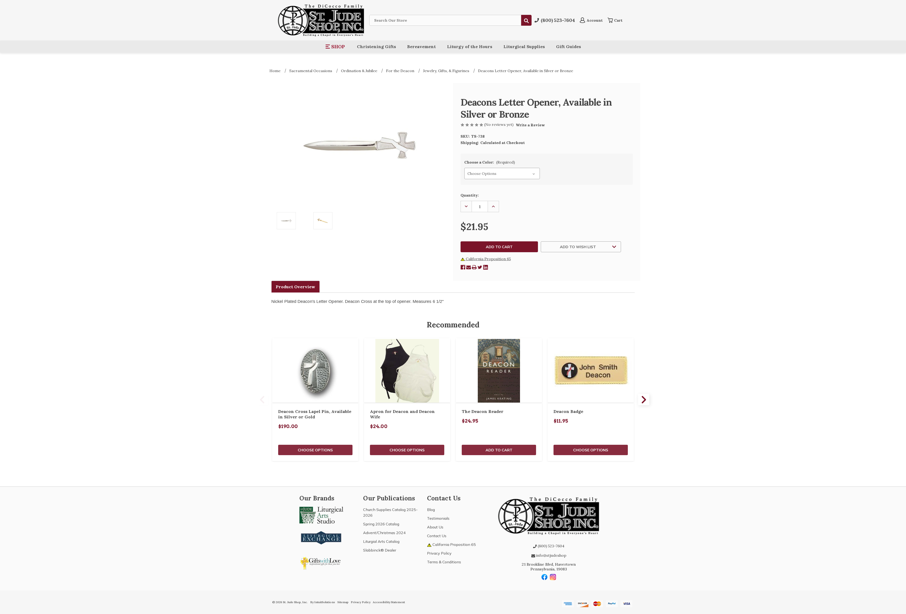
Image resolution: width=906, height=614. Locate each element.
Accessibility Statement (389, 602)
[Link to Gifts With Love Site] (321, 562)
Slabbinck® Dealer (379, 550)
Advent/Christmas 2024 (384, 532)
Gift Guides (568, 46)
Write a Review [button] (530, 125)
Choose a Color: (489, 162)
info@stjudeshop (550, 555)
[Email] (468, 267)
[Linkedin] (485, 267)
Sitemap (342, 602)
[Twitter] (480, 267)
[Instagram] (553, 577)
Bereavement (421, 46)
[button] (335, 46)
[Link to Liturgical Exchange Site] (321, 537)
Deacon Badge (568, 411)
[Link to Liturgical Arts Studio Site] (321, 514)
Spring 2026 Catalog (381, 524)
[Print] (474, 267)
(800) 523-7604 (550, 546)
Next (643, 399)
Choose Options (315, 450)
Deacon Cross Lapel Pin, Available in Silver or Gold (314, 414)
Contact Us (436, 535)
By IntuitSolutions (322, 602)
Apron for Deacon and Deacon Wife (402, 414)
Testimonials (438, 518)
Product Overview (295, 286)
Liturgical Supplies (524, 46)
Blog (431, 509)
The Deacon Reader (482, 411)
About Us (435, 527)
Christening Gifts (376, 46)
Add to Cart (499, 450)
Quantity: (470, 195)
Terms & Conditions (444, 562)
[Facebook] (463, 267)
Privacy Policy (439, 553)
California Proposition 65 (488, 258)
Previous (262, 399)
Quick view (315, 370)
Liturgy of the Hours (469, 46)
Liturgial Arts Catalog (381, 541)
